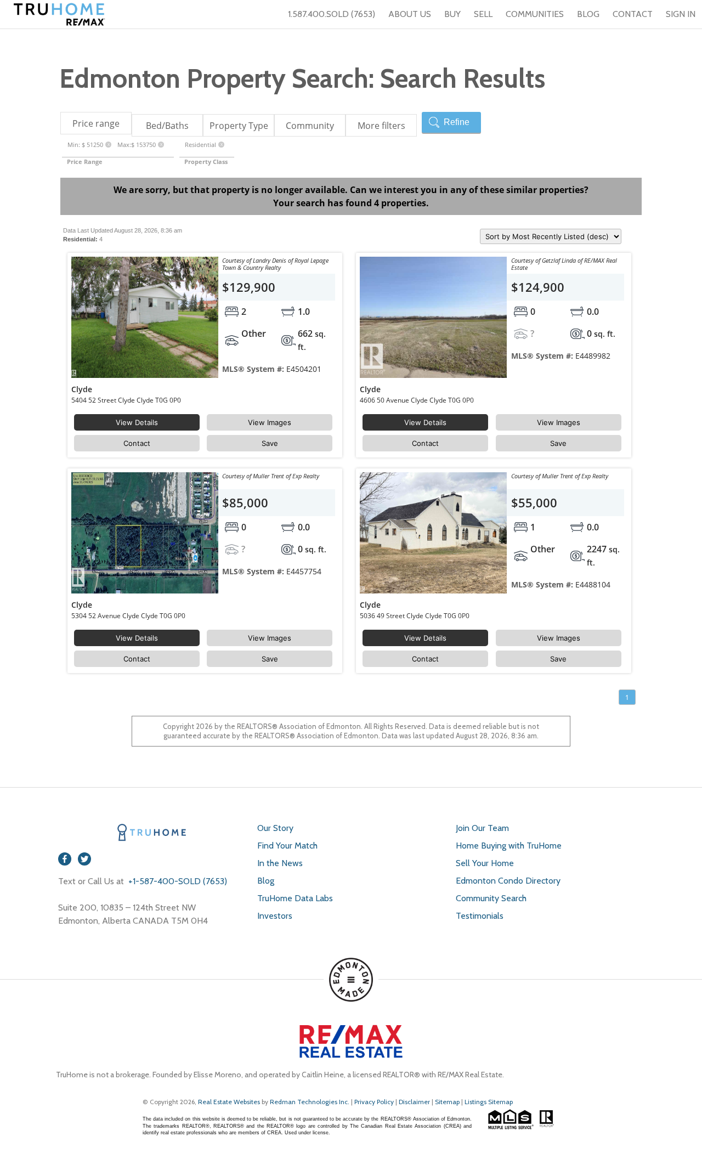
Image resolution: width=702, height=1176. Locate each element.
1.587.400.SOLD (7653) (331, 14)
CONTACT (633, 14)
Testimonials (479, 916)
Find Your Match (287, 845)
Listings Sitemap (489, 1102)
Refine (456, 122)
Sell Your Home (485, 863)
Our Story (275, 828)
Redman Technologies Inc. (310, 1102)
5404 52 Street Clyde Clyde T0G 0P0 (126, 400)
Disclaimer (414, 1102)
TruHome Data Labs (295, 898)
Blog (265, 880)
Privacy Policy (374, 1102)
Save (270, 443)
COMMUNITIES (535, 14)
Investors (274, 916)
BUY (452, 14)
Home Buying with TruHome (509, 845)
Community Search (491, 898)
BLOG (588, 14)
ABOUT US (409, 14)
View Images (269, 422)
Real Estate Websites (230, 1102)
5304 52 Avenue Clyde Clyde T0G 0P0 (128, 615)
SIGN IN (680, 14)
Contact (136, 443)
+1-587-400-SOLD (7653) (176, 881)
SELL (483, 14)
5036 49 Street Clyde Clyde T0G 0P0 (414, 615)
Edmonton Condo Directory (508, 880)
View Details (137, 422)
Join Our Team (482, 828)
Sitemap (447, 1102)
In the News (280, 863)
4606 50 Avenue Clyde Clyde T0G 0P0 (417, 400)
